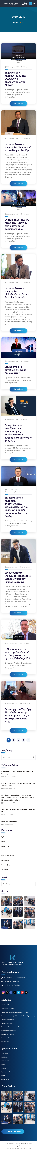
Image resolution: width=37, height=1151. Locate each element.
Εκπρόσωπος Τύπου (7, 1034)
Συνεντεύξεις (26, 138)
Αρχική (15, 22)
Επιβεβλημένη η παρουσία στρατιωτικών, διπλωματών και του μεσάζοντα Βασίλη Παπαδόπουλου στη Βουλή (16, 507)
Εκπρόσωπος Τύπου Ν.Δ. (14, 492)
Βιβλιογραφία (5, 1042)
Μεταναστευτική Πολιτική (8, 1030)
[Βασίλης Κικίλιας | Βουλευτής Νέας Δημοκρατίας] (10, 3)
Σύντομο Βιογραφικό (7, 1008)
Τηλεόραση (26, 361)
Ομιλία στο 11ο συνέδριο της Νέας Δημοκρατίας (15, 369)
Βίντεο (3, 842)
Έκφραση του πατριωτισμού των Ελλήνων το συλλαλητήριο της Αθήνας (15, 78)
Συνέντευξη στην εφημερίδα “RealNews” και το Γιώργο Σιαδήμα (18, 147)
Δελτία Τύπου (26, 703)
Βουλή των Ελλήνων (7, 1038)
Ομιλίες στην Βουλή (7, 856)
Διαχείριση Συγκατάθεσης (12, 1131)
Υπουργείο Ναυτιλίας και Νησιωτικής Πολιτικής (15, 1012)
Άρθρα (3, 837)
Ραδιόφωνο (26, 67)
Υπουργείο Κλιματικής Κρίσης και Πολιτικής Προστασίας (18, 1016)
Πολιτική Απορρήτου (13, 1148)
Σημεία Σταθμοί (5, 1005)
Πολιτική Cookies (26, 1148)
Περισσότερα (18, 103)
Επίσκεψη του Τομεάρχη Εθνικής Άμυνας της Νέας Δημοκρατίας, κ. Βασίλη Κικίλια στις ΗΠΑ (18, 715)
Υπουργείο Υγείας (6, 1023)
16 (23, 740)
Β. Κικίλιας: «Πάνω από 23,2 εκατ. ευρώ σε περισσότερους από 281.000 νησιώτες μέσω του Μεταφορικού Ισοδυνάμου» (18, 797)
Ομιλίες (3, 851)
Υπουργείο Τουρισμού (8, 1019)
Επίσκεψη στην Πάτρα (9, 821)
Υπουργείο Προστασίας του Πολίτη (11, 1027)
